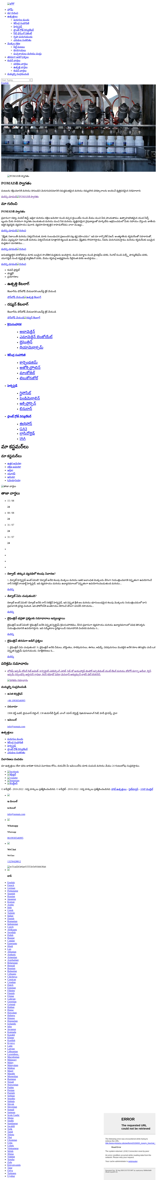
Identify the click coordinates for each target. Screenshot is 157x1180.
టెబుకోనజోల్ (29, 378)
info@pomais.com (16, 726)
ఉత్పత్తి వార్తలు (20, 67)
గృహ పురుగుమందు (23, 36)
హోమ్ (10, 9)
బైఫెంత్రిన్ (26, 342)
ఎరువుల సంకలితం (22, 40)
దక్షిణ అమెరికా (14, 467)
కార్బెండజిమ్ (29, 362)
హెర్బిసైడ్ (17, 26)
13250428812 (14, 861)
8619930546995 (15, 838)
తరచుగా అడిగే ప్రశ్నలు (18, 57)
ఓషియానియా (14, 480)
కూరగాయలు (19, 50)
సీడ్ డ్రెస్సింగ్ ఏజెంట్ (22, 33)
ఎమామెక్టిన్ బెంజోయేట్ (36, 337)
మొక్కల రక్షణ (13, 43)
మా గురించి (12, 13)
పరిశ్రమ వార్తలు (20, 63)
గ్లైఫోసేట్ (25, 393)
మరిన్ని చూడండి (9, 196)
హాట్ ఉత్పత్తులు (119, 789)
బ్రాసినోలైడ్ (27, 433)
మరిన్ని (10, 589)
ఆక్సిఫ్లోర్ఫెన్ (28, 403)
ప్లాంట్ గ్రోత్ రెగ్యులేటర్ (23, 30)
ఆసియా (11, 477)
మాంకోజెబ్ (27, 373)
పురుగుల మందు (21, 19)
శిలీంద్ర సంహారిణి (21, 23)
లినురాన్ (26, 408)
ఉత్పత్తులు (12, 16)
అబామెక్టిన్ (27, 331)
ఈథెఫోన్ (26, 424)
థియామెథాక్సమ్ (31, 347)
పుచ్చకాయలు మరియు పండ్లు (27, 53)
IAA (23, 438)
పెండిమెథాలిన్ (30, 398)
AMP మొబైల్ (146, 789)
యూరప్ (11, 473)
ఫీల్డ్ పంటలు (19, 47)
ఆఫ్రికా (10, 470)
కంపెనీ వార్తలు (13, 60)
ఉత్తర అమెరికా (14, 463)
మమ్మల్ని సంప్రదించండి (18, 74)
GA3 (23, 429)
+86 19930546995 (16, 700)
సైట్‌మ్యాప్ (133, 789)
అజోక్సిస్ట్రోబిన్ (30, 367)
